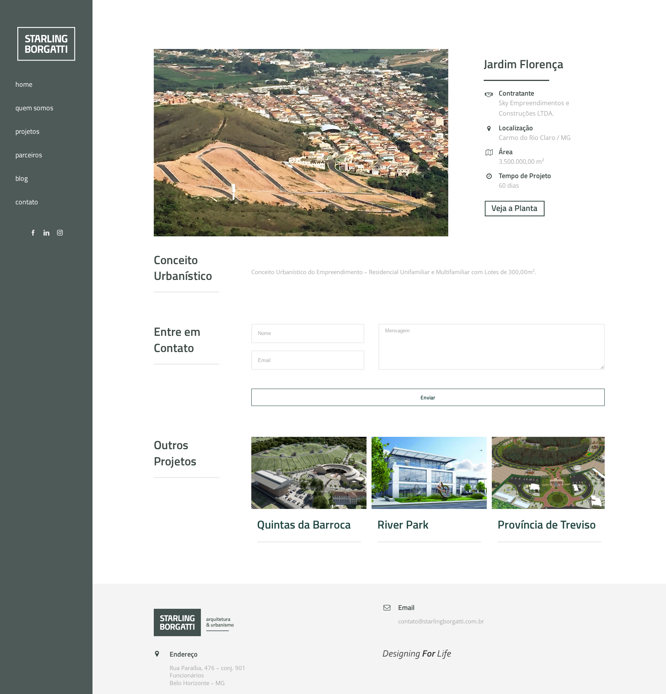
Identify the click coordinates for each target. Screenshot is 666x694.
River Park (429, 473)
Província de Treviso (549, 473)
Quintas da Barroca (308, 473)
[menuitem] (46, 85)
